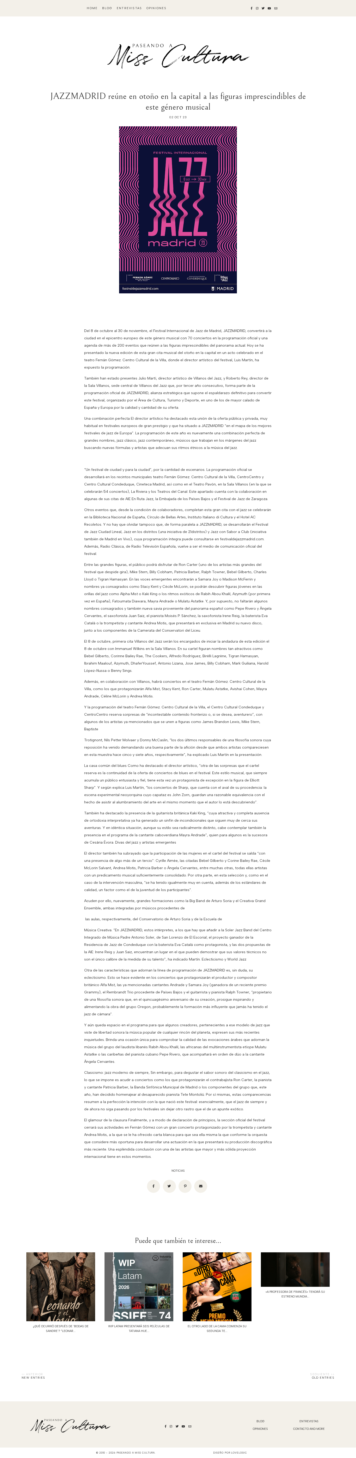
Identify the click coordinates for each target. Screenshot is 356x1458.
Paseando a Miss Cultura (135, 1452)
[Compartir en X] (169, 1186)
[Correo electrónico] (200, 1186)
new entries (33, 1377)
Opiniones (156, 8)
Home (92, 8)
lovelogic (239, 1452)
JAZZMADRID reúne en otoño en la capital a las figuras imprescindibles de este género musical (178, 101)
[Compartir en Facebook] (153, 1186)
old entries (323, 1377)
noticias (178, 1170)
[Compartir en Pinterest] (185, 1186)
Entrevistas (129, 8)
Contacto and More (309, 1429)
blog (107, 8)
